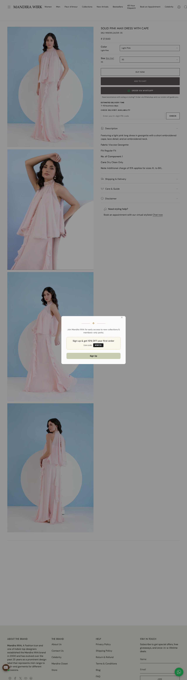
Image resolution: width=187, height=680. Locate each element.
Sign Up (93, 356)
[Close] (121, 317)
